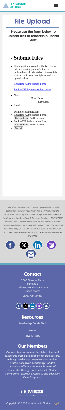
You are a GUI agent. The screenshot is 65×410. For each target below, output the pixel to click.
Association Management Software (32, 395)
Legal (55, 403)
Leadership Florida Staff (32, 323)
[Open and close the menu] (44, 5)
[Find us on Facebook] (10, 244)
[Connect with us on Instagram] (51, 244)
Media (32, 330)
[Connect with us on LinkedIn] (37, 244)
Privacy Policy (32, 335)
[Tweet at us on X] (24, 245)
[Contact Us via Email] (31, 253)
